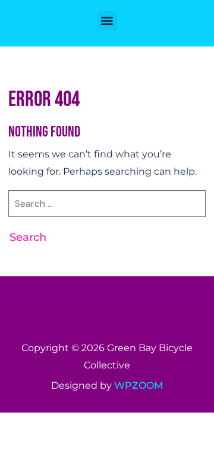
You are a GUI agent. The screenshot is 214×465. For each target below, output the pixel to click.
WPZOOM (138, 385)
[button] (107, 20)
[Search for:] (106, 208)
